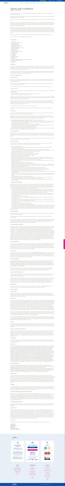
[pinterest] (35, 459)
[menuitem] (22, 3)
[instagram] (29, 459)
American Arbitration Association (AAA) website (19, 304)
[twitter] (32, 459)
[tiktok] (36, 459)
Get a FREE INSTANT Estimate (64, 244)
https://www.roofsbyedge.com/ (21, 16)
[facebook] (28, 459)
